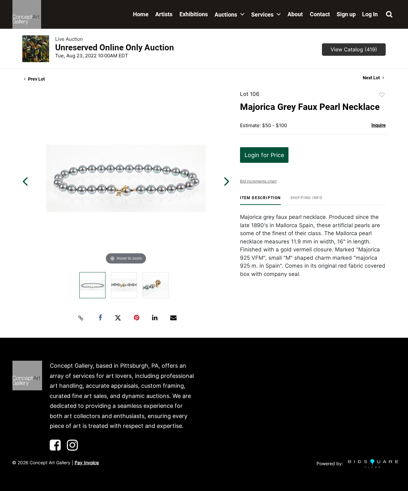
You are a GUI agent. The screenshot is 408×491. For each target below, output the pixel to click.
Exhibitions (193, 14)
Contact (320, 14)
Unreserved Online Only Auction (114, 47)
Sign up (346, 14)
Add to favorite (382, 94)
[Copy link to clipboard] (81, 318)
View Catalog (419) (354, 49)
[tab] (260, 200)
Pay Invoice (87, 462)
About (295, 14)
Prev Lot (36, 79)
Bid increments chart (258, 181)
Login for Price (264, 155)
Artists (163, 14)
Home (141, 14)
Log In (370, 14)
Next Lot (372, 77)
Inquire (378, 125)
